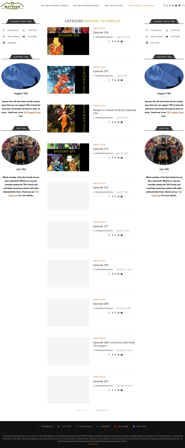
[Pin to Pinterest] (118, 41)
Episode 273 (100, 148)
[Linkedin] (173, 5)
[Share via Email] (122, 41)
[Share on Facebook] (112, 41)
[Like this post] (109, 41)
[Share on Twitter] (115, 41)
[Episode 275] (68, 80)
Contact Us (92, 444)
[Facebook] (164, 5)
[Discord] (179, 5)
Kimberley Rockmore (104, 37)
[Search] (183, 5)
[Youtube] (176, 5)
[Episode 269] (68, 312)
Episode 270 (100, 265)
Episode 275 (100, 71)
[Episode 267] (68, 390)
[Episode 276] (68, 41)
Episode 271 (100, 226)
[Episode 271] (68, 235)
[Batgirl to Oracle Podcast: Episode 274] (68, 118)
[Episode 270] (68, 273)
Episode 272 (100, 187)
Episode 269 (100, 303)
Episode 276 (100, 32)
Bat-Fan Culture (114, 5)
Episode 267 (100, 381)
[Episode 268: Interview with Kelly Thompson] (68, 351)
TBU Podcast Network (141, 5)
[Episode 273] (68, 157)
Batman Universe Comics (54, 5)
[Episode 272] (68, 196)
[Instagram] (170, 5)
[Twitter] (167, 5)
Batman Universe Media (86, 5)
